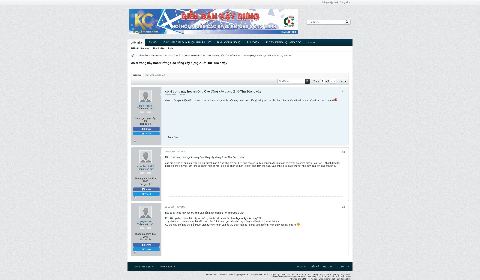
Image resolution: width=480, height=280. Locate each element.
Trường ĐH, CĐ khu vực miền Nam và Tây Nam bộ (267, 55)
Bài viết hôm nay (140, 48)
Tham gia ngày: (143, 118)
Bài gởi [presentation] (137, 75)
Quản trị (302, 267)
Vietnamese (166, 266)
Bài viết (152, 42)
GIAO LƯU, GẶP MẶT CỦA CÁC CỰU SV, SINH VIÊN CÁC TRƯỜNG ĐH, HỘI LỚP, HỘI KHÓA (196, 55)
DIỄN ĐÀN (143, 55)
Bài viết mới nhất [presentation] (155, 75)
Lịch (170, 48)
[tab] (137, 75)
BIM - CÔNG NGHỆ (228, 42)
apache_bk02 (145, 166)
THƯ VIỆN (253, 42)
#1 (343, 91)
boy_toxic (145, 105)
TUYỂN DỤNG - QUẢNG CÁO (283, 42)
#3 (343, 207)
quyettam (146, 221)
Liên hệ (315, 267)
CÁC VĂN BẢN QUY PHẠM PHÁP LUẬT (187, 42)
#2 (343, 152)
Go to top (343, 267)
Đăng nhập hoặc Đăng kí (335, 2)
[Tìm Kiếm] (347, 22)
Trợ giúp (328, 267)
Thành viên (158, 48)
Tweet (148, 133)
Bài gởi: (144, 123)
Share (148, 129)
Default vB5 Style (143, 266)
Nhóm (311, 42)
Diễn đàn (136, 42)
